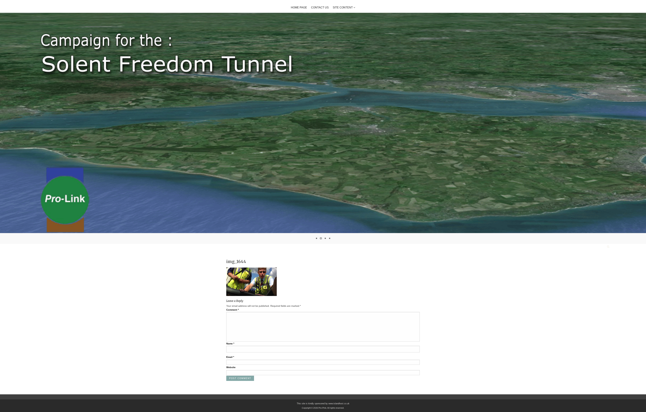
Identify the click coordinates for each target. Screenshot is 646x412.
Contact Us (320, 7)
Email (230, 356)
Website (231, 367)
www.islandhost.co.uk (338, 403)
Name (230, 343)
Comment (232, 309)
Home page (299, 7)
